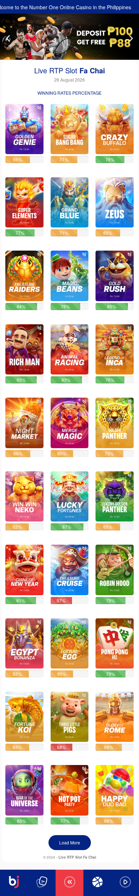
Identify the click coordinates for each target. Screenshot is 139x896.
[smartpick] (24, 129)
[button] (8, 38)
